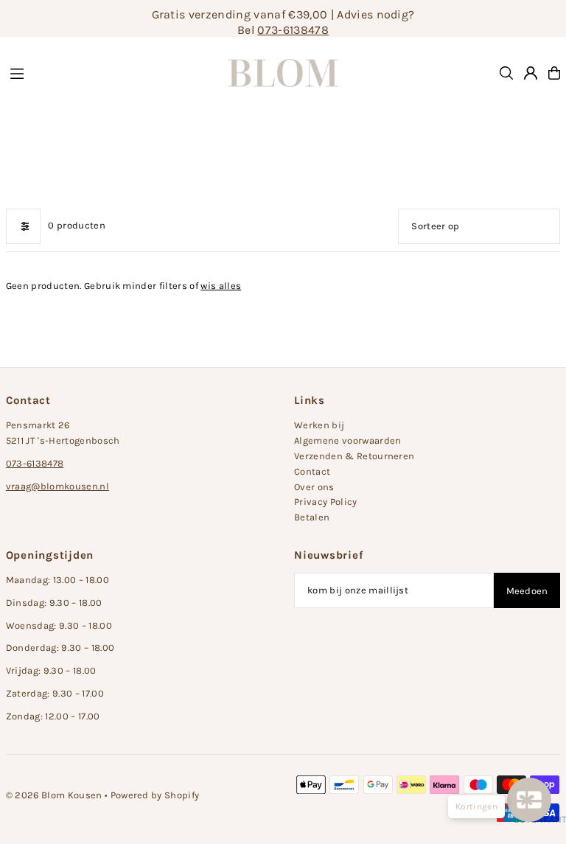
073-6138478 (293, 30)
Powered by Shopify (155, 795)
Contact (312, 471)
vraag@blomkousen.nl (57, 486)
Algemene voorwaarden (348, 440)
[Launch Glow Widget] (529, 800)
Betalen (311, 517)
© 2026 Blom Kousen (54, 795)
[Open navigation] (103, 72)
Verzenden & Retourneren (354, 455)
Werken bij (319, 424)
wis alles (220, 285)
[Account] (530, 73)
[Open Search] (506, 73)
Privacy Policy (325, 501)
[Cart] (554, 73)
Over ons (314, 486)
